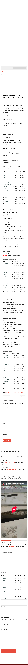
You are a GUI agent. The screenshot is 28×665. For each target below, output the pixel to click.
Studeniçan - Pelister (10, 462)
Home (2, 71)
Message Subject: (5, 624)
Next (22, 397)
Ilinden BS (6, 386)
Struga (4, 580)
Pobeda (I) (6, 291)
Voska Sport (6, 263)
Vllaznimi (6, 272)
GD (24, 171)
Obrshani (6, 368)
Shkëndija (4, 578)
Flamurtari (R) (6, 294)
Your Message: (4, 629)
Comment (5, 407)
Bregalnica (5, 594)
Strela (5, 296)
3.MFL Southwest (20, 392)
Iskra (5, 287)
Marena (5, 375)
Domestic (5, 73)
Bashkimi (6, 195)
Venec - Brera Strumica (11, 464)
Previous (7, 397)
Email (4, 429)
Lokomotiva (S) (6, 201)
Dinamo (5, 370)
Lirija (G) (5, 285)
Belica (5, 289)
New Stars (6, 177)
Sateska (5, 278)
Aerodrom (6, 199)
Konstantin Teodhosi (9, 100)
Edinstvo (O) (6, 283)
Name (4, 423)
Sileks (4, 585)
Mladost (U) (6, 381)
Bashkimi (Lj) (6, 182)
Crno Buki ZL (6, 270)
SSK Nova (5, 197)
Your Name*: (4, 606)
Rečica (5, 206)
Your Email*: (4, 612)
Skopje (4, 596)
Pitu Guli (6, 377)
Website (5, 434)
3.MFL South (13, 392)
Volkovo (5, 203)
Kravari (5, 274)
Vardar (4, 591)
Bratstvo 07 (6, 357)
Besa (5, 175)
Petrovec (5, 186)
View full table (3, 602)
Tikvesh (4, 582)
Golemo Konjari (7, 379)
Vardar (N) (6, 362)
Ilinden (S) (6, 190)
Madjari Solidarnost (7, 184)
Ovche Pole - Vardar (11, 469)
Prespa (5, 276)
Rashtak (5, 193)
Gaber (5, 388)
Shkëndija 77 (5, 587)
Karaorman (6, 265)
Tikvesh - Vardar (10, 457)
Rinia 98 (5, 188)
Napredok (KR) (6, 364)
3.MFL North (7, 392)
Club (5, 171)
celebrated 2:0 (11, 546)
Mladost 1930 (6, 373)
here (20, 473)
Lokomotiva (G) (6, 355)
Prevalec (5, 366)
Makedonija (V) (6, 281)
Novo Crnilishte (7, 360)
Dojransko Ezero (7, 383)
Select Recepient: (5, 617)
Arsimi (4, 589)
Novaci (5, 268)
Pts (13, 171)
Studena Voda (6, 180)
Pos (3, 171)
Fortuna (5, 173)
